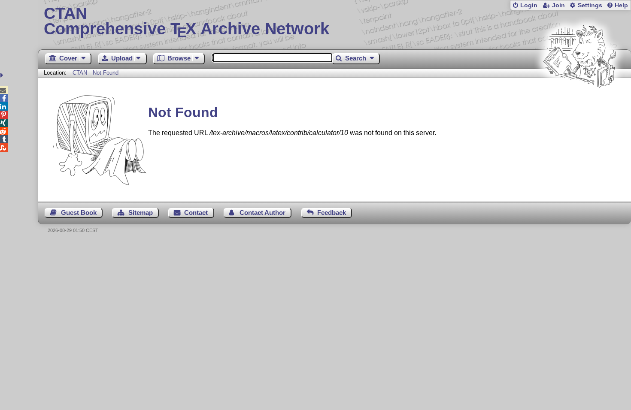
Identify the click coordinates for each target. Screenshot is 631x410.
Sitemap (140, 212)
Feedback (331, 212)
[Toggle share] (2, 75)
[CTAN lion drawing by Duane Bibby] (579, 104)
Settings (590, 5)
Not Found (105, 72)
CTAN (80, 72)
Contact (196, 212)
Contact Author (262, 212)
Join (558, 5)
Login (528, 5)
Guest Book (79, 212)
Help (621, 5)
